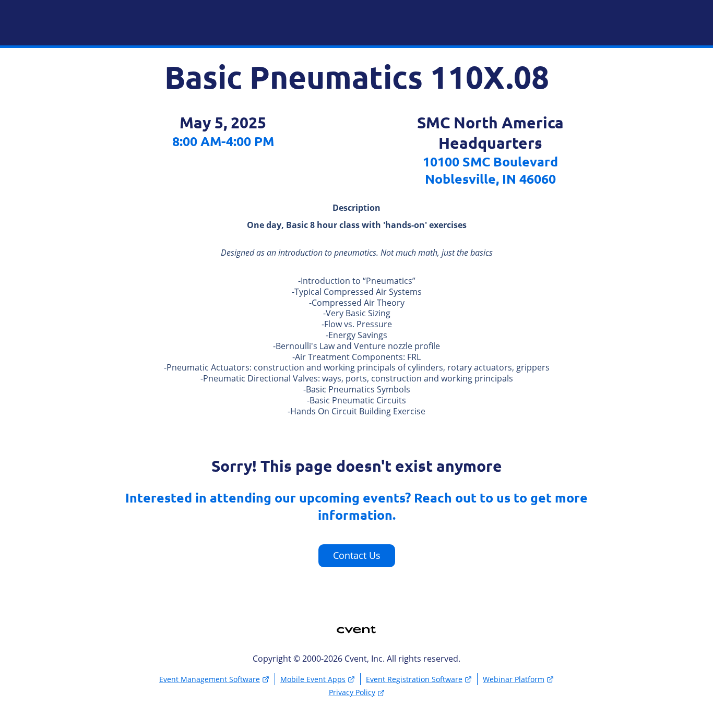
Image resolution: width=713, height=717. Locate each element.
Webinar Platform (513, 679)
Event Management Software (209, 679)
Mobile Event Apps (313, 679)
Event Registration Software (414, 679)
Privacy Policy (352, 692)
